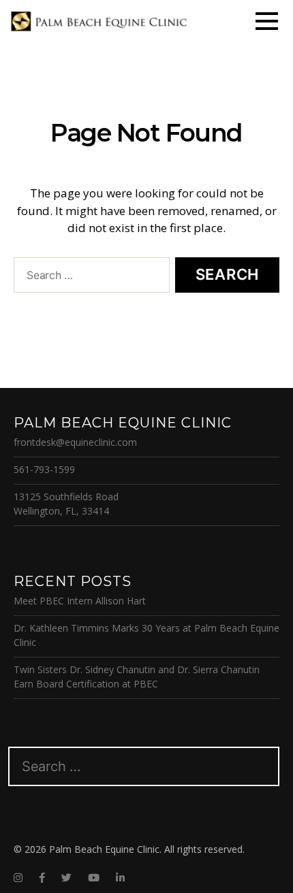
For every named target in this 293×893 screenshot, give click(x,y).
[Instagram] (18, 878)
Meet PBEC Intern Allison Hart (80, 600)
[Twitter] (66, 878)
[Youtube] (93, 878)
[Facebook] (42, 878)
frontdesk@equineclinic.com (75, 442)
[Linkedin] (120, 878)
